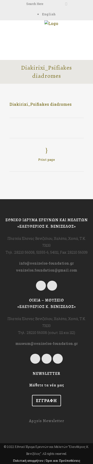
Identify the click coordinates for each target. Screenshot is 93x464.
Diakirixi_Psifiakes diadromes (40, 104)
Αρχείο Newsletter (46, 421)
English (49, 14)
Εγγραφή (46, 400)
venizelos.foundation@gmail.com (46, 270)
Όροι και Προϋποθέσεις (63, 461)
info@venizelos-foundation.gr (46, 263)
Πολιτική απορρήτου (28, 461)
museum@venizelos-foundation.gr (46, 343)
